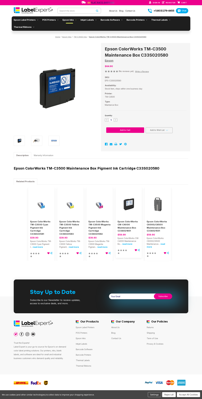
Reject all (169, 394)
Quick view (41, 202)
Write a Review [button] (142, 71)
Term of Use (152, 338)
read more (38, 247)
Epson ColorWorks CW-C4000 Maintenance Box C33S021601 (128, 226)
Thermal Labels (159, 20)
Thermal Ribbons (23, 27)
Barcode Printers (136, 20)
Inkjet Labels (87, 20)
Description (22, 155)
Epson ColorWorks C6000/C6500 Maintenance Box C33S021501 (157, 226)
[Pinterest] (125, 144)
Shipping (151, 333)
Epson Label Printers (25, 20)
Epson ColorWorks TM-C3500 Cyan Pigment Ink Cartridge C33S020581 (40, 227)
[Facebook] (106, 144)
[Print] (115, 144)
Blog (121, 11)
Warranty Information (43, 155)
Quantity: (108, 115)
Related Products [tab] (25, 181)
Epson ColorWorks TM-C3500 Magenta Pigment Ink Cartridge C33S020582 (99, 227)
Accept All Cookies (188, 394)
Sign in (157, 3)
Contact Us (130, 11)
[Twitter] (120, 144)
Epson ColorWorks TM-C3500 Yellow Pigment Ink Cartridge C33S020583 (69, 227)
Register (171, 3)
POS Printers (49, 20)
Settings (154, 394)
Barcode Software (110, 20)
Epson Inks (68, 20)
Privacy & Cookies (155, 344)
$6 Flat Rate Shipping (101, 2)
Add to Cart (41, 206)
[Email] (111, 144)
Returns (150, 327)
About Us (113, 11)
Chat (184, 10)
